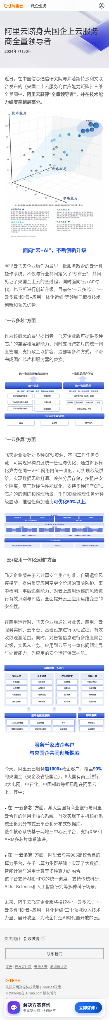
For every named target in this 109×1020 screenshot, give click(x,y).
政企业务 (39, 5)
